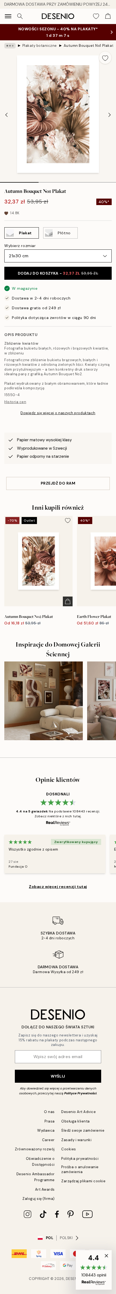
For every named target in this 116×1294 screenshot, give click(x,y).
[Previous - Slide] (6, 114)
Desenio (73, 1278)
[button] (94, 1270)
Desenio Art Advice (78, 1111)
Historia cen (15, 402)
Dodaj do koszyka (58, 273)
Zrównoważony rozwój (35, 1149)
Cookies (68, 1149)
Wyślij (58, 1076)
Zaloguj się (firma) (38, 1198)
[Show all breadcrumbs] (10, 45)
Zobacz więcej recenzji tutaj (58, 886)
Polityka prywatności (79, 1158)
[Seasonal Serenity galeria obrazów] (43, 700)
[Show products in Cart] (108, 16)
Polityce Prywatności (80, 1093)
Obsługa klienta (75, 1121)
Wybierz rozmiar (20, 245)
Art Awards (45, 1189)
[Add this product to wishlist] (105, 57)
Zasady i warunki (76, 1140)
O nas (49, 1111)
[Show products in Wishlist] (96, 16)
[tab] (19, 180)
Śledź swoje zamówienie (82, 1130)
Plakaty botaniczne (39, 45)
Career (48, 1140)
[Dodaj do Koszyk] (68, 601)
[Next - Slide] (109, 114)
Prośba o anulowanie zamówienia (80, 1169)
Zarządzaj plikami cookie (83, 1181)
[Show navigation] (8, 16)
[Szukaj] (20, 16)
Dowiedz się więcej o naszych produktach (58, 413)
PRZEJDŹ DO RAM (58, 483)
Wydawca (46, 1130)
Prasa (50, 1121)
